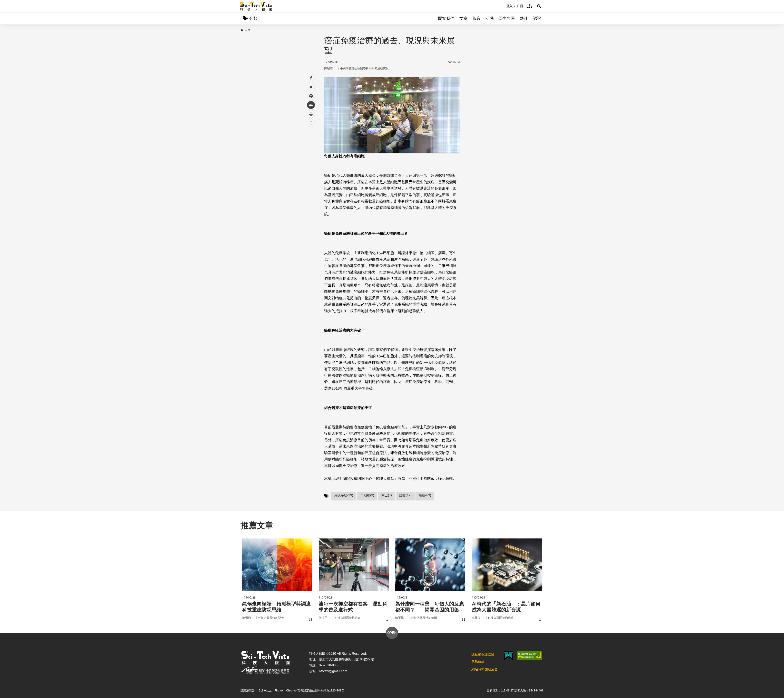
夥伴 (524, 18)
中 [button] (311, 105)
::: (503, 5)
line (309, 96)
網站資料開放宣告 (484, 669)
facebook (311, 78)
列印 (311, 114)
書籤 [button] (311, 123)
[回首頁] (256, 6)
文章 (463, 18)
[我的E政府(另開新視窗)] (508, 655)
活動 (490, 18)
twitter (311, 87)
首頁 (247, 30)
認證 (537, 18)
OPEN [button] (392, 632)
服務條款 (477, 661)
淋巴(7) (386, 495)
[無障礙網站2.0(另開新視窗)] (529, 655)
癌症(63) (425, 495)
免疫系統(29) (343, 495)
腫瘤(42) (405, 495)
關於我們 (446, 18)
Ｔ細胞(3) (367, 495)
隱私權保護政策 (482, 654)
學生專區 (507, 18)
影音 (476, 18)
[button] (539, 6)
